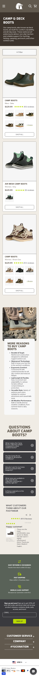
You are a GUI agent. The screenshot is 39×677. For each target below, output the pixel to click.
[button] (3, 6)
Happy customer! (14, 526)
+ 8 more (29, 281)
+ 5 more (29, 125)
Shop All (19, 134)
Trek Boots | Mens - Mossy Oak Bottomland (10, 540)
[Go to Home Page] (19, 6)
